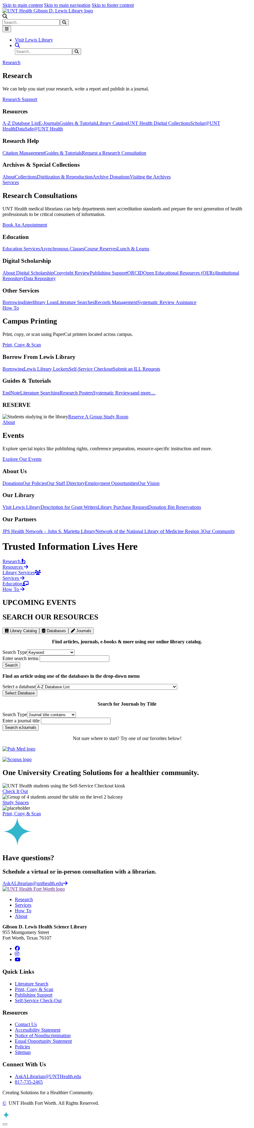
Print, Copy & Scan (21, 344)
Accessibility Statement (37, 1030)
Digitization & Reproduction (65, 176)
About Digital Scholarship (28, 272)
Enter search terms (20, 658)
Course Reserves (100, 248)
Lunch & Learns (133, 248)
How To (23, 910)
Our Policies (35, 483)
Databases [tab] (56, 630)
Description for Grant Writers (69, 507)
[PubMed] (18, 748)
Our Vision (149, 483)
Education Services (21, 248)
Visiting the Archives (150, 176)
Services (23, 905)
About (8, 176)
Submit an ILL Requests (136, 369)
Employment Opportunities (111, 483)
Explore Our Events (22, 459)
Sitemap (23, 1052)
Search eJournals (20, 727)
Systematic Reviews (112, 392)
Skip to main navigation (67, 5)
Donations (12, 483)
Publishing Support (108, 272)
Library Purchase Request (123, 507)
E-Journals (49, 123)
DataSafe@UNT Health (39, 128)
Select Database (20, 693)
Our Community (219, 531)
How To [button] (10, 308)
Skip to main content (22, 5)
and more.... (143, 392)
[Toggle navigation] (6, 29)
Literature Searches (75, 302)
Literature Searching (40, 392)
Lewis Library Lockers (46, 369)
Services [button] (10, 182)
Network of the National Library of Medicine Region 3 (149, 531)
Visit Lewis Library (34, 39)
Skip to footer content (113, 5)
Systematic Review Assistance (166, 302)
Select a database (19, 686)
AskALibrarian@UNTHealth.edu (48, 1076)
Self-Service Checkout (91, 369)
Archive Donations (111, 176)
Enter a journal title (21, 720)
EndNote (11, 392)
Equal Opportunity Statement (43, 1041)
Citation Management (23, 153)
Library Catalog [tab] (23, 630)
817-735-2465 (29, 1082)
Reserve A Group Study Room (98, 416)
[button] (4, 16)
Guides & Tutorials (78, 123)
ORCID (135, 272)
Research (24, 899)
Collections (26, 176)
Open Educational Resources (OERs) (179, 272)
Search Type (14, 652)
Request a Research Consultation (114, 153)
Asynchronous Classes (62, 248)
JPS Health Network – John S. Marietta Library (48, 531)
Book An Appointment (24, 224)
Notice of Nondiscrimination (43, 1035)
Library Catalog (112, 123)
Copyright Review (72, 272)
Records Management (115, 302)
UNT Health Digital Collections (159, 123)
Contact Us (26, 1024)
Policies (22, 1046)
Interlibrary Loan (40, 302)
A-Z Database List (20, 123)
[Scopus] (17, 759)
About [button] (8, 422)
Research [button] (11, 62)
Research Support (19, 99)
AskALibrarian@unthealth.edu (32, 883)
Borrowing (13, 302)
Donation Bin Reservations (174, 507)
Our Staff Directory (66, 483)
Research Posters (76, 392)
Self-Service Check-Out (38, 1000)
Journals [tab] (83, 630)
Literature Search (31, 983)
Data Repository (40, 278)
